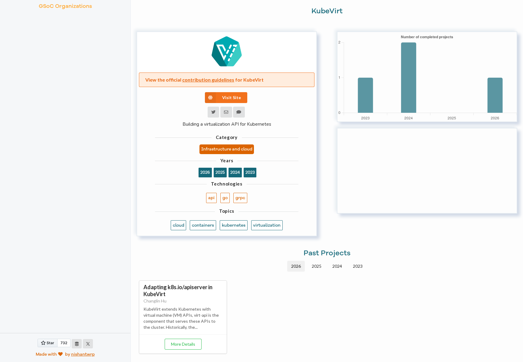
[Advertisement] (427, 170)
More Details (183, 344)
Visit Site (231, 97)
